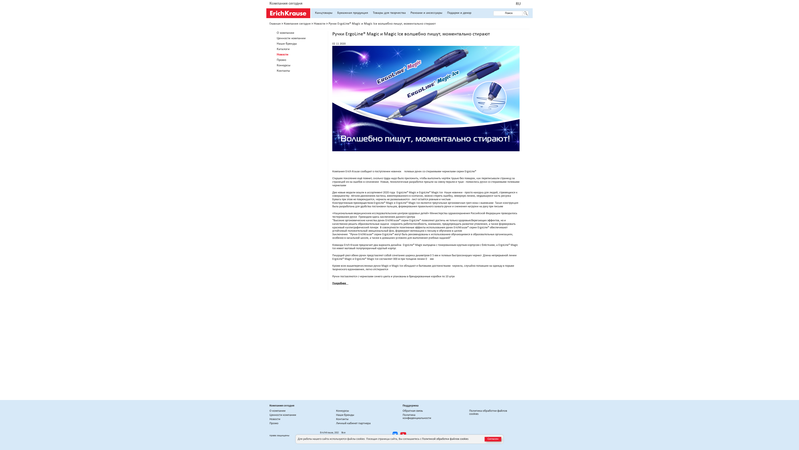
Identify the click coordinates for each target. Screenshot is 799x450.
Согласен (493, 439)
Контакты (283, 70)
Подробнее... (340, 283)
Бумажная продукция (352, 13)
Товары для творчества (389, 13)
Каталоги (283, 49)
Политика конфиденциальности (417, 417)
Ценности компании (291, 38)
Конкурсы (283, 65)
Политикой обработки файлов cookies (445, 439)
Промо (281, 60)
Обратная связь (413, 410)
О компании (285, 33)
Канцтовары (324, 13)
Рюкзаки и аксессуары (426, 13)
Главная (275, 23)
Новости (319, 23)
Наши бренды (287, 43)
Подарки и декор (459, 13)
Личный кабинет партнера (353, 423)
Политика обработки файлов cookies (488, 412)
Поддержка (410, 405)
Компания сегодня (285, 3)
